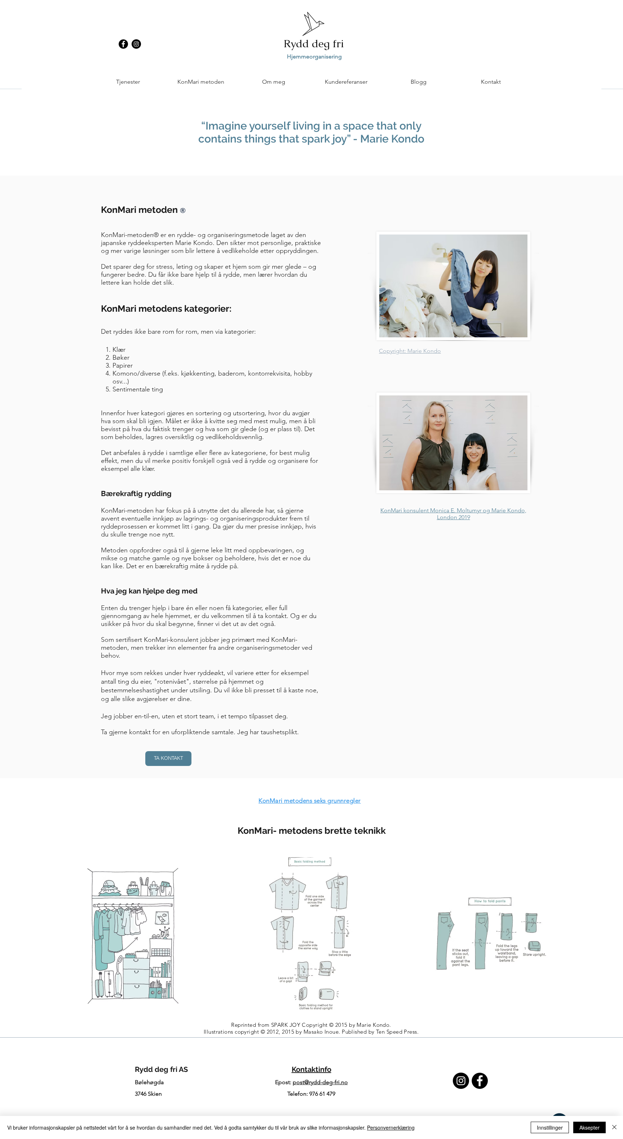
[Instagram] (136, 44)
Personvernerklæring (391, 1127)
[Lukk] (614, 1127)
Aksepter (589, 1127)
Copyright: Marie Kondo (410, 350)
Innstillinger (550, 1127)
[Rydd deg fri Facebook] (480, 1081)
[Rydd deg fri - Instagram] (461, 1081)
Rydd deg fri (314, 43)
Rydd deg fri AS (161, 1069)
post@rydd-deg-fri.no (320, 1082)
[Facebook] (123, 44)
